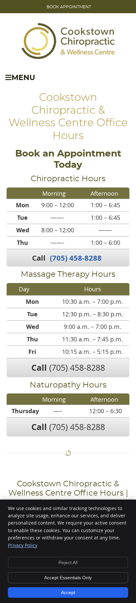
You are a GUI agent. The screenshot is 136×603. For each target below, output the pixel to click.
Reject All (68, 562)
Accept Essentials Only (68, 577)
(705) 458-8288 (76, 258)
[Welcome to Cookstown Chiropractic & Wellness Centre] (68, 57)
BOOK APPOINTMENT (69, 7)
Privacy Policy (22, 545)
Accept (68, 592)
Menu (23, 77)
